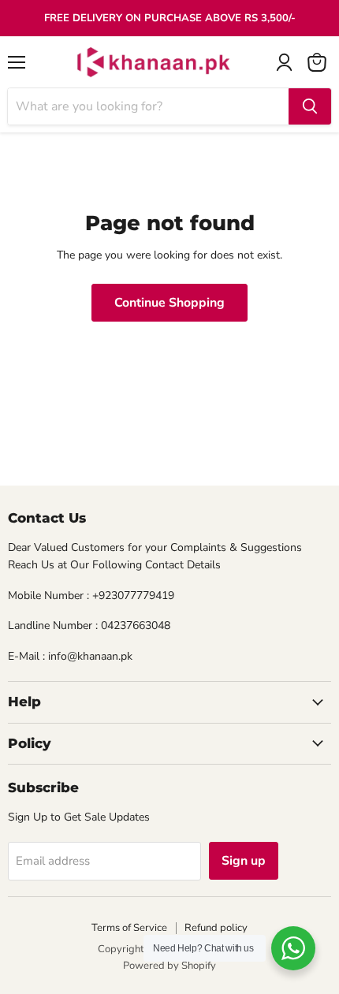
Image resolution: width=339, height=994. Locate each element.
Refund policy (216, 928)
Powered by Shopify (169, 966)
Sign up (244, 860)
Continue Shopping (169, 302)
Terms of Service (129, 928)
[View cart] (317, 62)
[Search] (310, 106)
